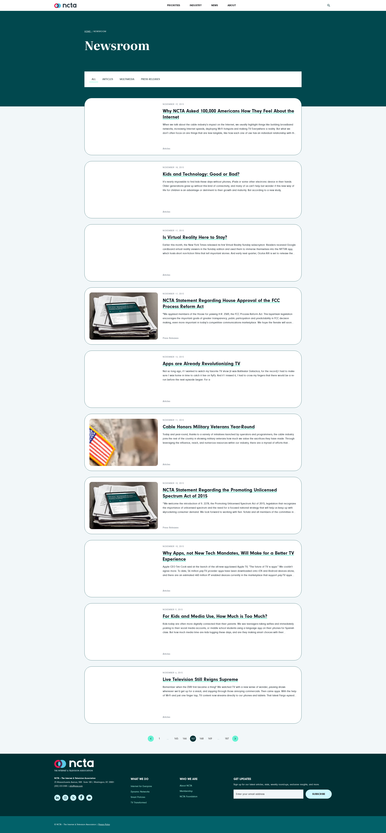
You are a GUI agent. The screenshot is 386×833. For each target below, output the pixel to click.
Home (87, 31)
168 (201, 738)
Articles (107, 79)
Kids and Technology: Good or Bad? (201, 174)
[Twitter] (73, 798)
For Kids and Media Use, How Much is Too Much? (215, 616)
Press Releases (150, 79)
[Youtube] (89, 798)
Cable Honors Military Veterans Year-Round (209, 426)
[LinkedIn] (57, 798)
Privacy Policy (104, 825)
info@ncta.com (76, 786)
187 (227, 738)
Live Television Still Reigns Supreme (200, 679)
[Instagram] (65, 798)
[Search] (329, 5)
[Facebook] (81, 797)
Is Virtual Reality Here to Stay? (195, 237)
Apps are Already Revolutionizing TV (201, 363)
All (94, 79)
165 (176, 738)
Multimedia (127, 79)
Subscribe (318, 794)
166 (185, 738)
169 (210, 738)
